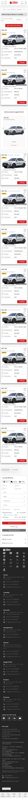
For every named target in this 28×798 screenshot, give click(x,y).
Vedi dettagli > (14, 145)
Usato (18, 485)
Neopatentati (7, 509)
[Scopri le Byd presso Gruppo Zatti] (10, 566)
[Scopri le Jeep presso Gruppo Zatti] (23, 553)
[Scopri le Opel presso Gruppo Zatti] (4, 563)
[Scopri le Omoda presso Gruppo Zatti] (4, 566)
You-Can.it (15, 781)
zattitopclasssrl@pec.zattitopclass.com (14, 768)
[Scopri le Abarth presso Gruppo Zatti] (4, 556)
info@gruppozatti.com (13, 587)
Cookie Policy (6, 733)
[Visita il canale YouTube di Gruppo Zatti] (20, 718)
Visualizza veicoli (15, 523)
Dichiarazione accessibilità (10, 738)
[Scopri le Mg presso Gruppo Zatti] (4, 559)
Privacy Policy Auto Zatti (9, 729)
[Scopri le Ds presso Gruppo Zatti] (17, 559)
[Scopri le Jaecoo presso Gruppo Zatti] (17, 563)
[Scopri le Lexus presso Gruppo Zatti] (23, 559)
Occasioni (18, 509)
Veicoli (15, 482)
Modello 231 (6, 736)
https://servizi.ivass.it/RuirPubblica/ (9, 772)
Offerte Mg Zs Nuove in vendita (12, 14)
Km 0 (5, 488)
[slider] (4, 515)
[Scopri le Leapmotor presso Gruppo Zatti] (23, 563)
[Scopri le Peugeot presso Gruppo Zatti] (10, 563)
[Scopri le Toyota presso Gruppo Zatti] (17, 556)
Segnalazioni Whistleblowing (11, 735)
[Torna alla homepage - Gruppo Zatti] (14, 2)
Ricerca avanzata (14, 530)
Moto (23, 482)
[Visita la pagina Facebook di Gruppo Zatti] (4, 718)
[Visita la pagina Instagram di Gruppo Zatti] (9, 718)
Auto (7, 482)
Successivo (14, 470)
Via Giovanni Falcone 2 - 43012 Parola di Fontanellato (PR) (12, 646)
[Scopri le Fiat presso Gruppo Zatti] (4, 553)
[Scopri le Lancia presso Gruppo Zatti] (10, 556)
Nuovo (5, 485)
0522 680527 (9, 775)
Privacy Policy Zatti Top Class (11, 731)
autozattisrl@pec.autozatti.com (13, 755)
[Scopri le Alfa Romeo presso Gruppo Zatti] (17, 553)
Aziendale (19, 488)
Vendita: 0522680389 (12, 581)
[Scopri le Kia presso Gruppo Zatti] (10, 559)
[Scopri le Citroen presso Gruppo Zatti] (23, 556)
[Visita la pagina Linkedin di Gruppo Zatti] (15, 718)
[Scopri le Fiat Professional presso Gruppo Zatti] (10, 553)
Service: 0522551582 (12, 584)
